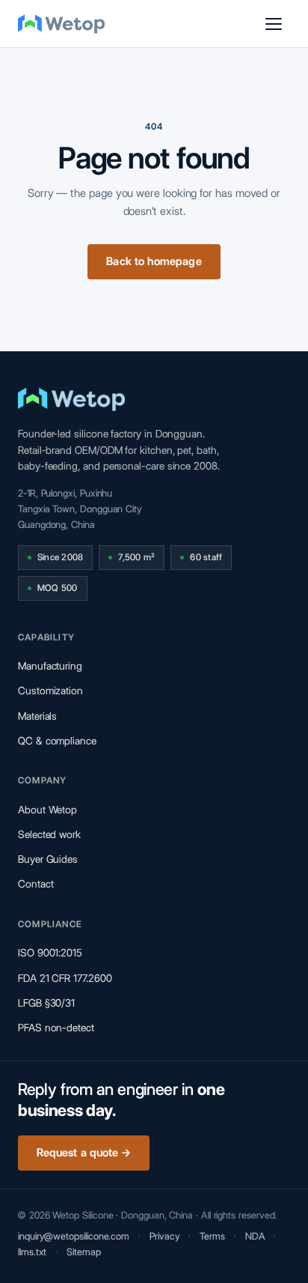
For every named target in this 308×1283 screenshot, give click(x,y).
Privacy (164, 1236)
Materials (37, 716)
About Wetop (47, 810)
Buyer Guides (48, 859)
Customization (50, 691)
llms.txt (32, 1252)
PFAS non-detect (56, 1028)
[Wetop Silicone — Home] (61, 24)
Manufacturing (50, 666)
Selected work (49, 834)
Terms (212, 1236)
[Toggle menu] (273, 23)
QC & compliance (57, 741)
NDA (255, 1236)
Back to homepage (153, 261)
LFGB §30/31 (46, 1003)
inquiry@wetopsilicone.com (73, 1236)
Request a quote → (84, 1152)
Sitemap (83, 1252)
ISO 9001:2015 (50, 953)
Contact (35, 884)
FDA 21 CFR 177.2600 (65, 978)
